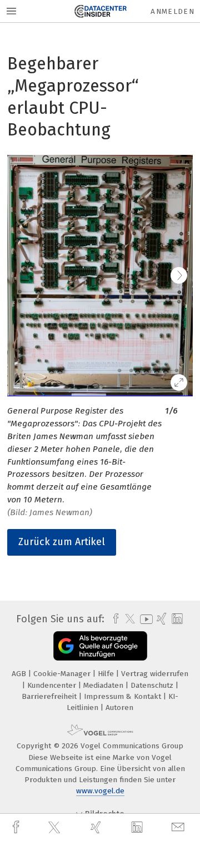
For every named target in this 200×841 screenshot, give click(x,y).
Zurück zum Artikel (61, 542)
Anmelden (172, 11)
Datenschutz (153, 685)
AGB (20, 673)
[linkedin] (138, 827)
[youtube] (144, 619)
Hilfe (107, 673)
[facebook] (17, 827)
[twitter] (55, 827)
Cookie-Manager (63, 673)
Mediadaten (104, 685)
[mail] (179, 827)
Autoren (119, 707)
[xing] (97, 827)
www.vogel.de (100, 790)
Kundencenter (52, 685)
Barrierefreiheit (50, 696)
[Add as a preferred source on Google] (100, 646)
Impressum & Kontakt (123, 696)
